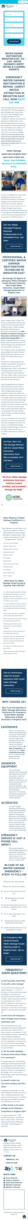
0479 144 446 (17, 101)
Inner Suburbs (11, 1178)
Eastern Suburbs (12, 1180)
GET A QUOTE (23, 1)
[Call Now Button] (24, 1216)
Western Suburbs (13, 1187)
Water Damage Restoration (17, 206)
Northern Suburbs (13, 1185)
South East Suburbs (14, 1183)
